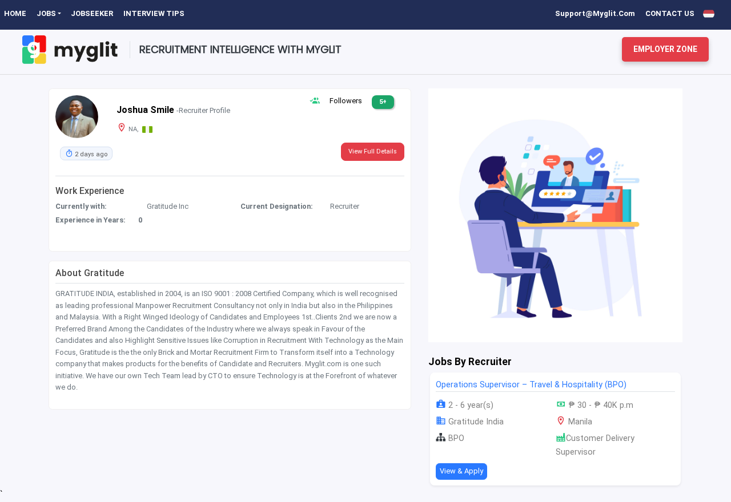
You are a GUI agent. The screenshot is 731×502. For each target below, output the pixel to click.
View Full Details (372, 151)
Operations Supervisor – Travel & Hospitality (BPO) (531, 385)
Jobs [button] (46, 13)
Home (15, 13)
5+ (383, 102)
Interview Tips (153, 13)
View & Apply (461, 471)
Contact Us (669, 13)
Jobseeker (92, 13)
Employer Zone (665, 49)
